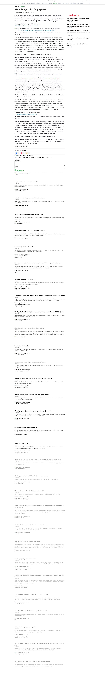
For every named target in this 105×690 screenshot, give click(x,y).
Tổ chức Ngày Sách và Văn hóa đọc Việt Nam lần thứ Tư (26, 25)
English (83, 1)
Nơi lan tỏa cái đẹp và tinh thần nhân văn (26, 427)
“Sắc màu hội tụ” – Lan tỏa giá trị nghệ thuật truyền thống (30, 362)
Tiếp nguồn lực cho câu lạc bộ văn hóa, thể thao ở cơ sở (30, 230)
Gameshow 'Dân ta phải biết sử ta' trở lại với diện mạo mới (31, 611)
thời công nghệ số (47, 157)
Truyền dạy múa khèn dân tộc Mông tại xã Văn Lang (29, 214)
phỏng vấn (28, 157)
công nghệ (23, 157)
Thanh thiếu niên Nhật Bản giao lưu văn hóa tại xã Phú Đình (31, 525)
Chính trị (38, 3)
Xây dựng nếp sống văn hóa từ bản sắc (25, 559)
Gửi (15, 169)
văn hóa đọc (41, 157)
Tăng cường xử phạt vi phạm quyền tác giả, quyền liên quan (31, 594)
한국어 (89, 1)
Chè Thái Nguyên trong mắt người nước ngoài (27, 541)
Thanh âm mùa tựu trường (22, 443)
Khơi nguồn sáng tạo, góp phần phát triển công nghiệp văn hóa (32, 394)
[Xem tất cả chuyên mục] (89, 3)
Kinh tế (50, 3)
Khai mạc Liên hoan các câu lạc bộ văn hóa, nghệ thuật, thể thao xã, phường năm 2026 (38, 459)
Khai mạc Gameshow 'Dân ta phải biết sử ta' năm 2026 (29, 490)
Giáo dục (66, 3)
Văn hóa (55, 3)
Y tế (62, 3)
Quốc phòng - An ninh (74, 3)
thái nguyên (32, 157)
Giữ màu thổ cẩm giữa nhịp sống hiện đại (26, 627)
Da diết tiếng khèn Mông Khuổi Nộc (24, 246)
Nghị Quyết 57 (44, 3)
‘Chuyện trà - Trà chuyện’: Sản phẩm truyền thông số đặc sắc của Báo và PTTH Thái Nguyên (40, 295)
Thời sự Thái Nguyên (31, 3)
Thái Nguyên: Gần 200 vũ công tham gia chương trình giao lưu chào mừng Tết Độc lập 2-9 (39, 312)
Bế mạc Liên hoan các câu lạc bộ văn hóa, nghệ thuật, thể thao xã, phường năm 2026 (38, 263)
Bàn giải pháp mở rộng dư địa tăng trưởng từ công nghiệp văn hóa (33, 411)
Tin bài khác (19, 171)
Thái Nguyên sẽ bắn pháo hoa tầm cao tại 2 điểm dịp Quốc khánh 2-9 (33, 378)
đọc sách (19, 157)
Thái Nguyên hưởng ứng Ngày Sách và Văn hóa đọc (28, 24)
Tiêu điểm (23, 3)
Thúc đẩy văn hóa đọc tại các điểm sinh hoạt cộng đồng (30, 198)
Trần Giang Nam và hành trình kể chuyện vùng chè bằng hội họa (32, 661)
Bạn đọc (81, 3)
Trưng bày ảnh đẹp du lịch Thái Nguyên (25, 279)
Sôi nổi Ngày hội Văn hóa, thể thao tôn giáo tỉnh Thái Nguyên (31, 476)
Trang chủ (17, 6)
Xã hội (59, 3)
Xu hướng (74, 15)
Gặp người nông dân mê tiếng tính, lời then (26, 181)
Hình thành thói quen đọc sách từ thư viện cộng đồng (29, 328)
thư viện (37, 157)
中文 (86, 1)
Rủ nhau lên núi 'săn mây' (22, 346)
